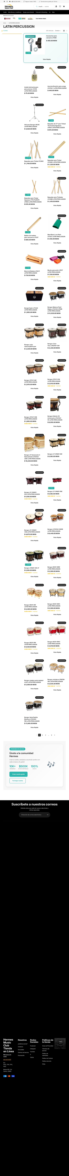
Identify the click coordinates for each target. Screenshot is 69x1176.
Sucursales (21, 1049)
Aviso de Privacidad (47, 1046)
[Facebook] (4, 2)
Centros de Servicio (23, 1052)
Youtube (32, 1051)
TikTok (32, 1057)
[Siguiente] (54, 735)
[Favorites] (60, 6)
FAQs (43, 1064)
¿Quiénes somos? (22, 1044)
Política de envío (46, 1061)
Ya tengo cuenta (17, 780)
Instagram (33, 1048)
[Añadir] (42, 51)
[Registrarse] (47, 815)
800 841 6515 (7, 1059)
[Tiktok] (12, 2)
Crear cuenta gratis (18, 774)
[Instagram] (7, 2)
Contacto (20, 1046)
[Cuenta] (56, 6)
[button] (58, 31)
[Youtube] (10, 2)
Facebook (33, 1046)
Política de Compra (47, 1058)
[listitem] (53, 12)
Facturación (21, 1055)
